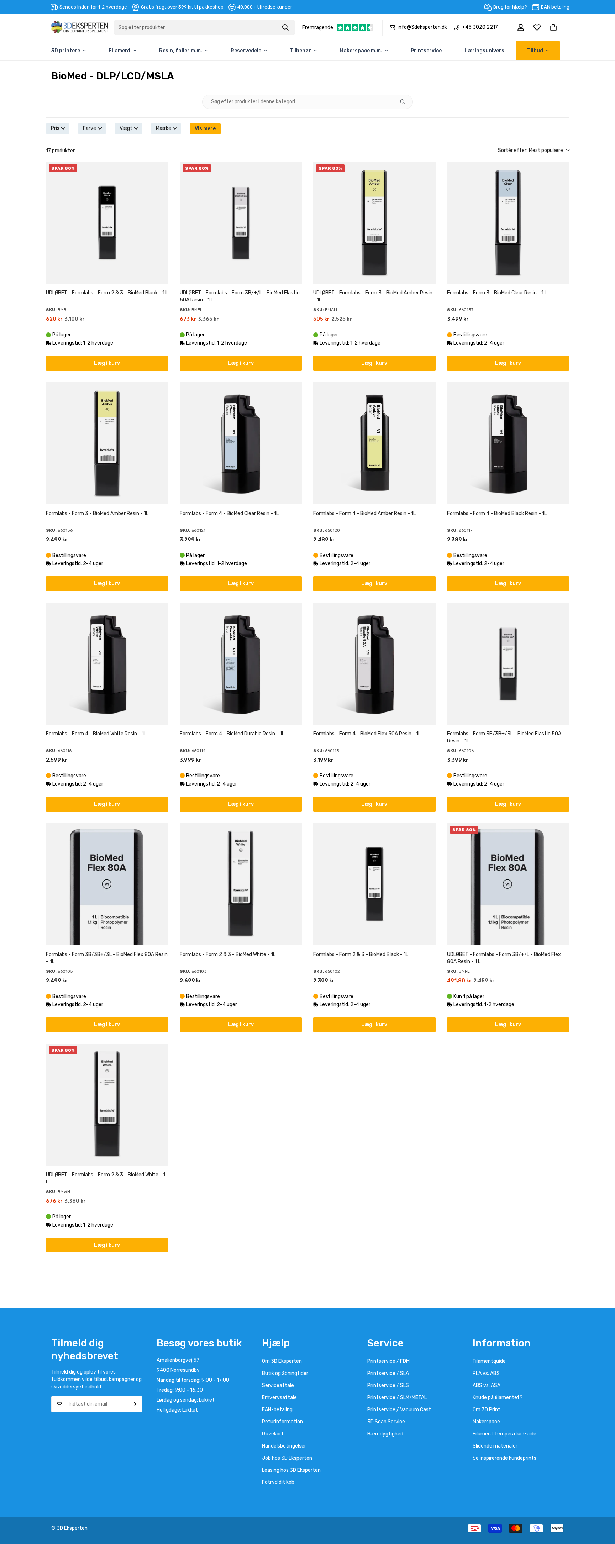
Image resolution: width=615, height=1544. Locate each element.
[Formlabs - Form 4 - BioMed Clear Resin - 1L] (241, 443)
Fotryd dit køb (278, 1482)
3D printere (65, 51)
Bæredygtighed (385, 1434)
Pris (55, 128)
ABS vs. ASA (486, 1385)
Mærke (163, 128)
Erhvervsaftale (279, 1398)
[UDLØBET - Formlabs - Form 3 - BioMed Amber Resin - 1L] (374, 223)
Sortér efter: (530, 150)
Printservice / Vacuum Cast (399, 1410)
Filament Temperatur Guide (504, 1434)
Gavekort (273, 1434)
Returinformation (282, 1422)
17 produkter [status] (60, 151)
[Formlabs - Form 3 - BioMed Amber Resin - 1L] (107, 443)
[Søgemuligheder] (405, 102)
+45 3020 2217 (480, 27)
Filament (120, 51)
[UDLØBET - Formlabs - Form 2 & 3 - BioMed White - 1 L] (107, 1105)
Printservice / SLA (388, 1373)
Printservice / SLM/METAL (397, 1398)
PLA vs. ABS (486, 1373)
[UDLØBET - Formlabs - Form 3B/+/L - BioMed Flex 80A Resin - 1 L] (508, 884)
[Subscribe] (134, 1404)
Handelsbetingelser (284, 1446)
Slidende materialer (495, 1446)
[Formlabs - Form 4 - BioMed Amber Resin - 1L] (374, 443)
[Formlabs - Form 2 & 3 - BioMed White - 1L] (241, 884)
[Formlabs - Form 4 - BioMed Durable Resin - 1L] (241, 664)
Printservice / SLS (388, 1385)
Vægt (126, 128)
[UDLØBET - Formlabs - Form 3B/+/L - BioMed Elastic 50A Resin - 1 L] (241, 223)
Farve (89, 128)
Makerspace (486, 1422)
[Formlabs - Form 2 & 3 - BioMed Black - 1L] (374, 884)
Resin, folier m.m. (180, 51)
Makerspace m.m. (361, 51)
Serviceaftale (278, 1385)
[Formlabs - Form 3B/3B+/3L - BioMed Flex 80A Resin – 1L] (107, 884)
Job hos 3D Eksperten (287, 1458)
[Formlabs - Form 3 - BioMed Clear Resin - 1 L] (508, 223)
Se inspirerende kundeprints (504, 1458)
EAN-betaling (277, 1410)
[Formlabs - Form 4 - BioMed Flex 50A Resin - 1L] (374, 664)
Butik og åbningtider (285, 1373)
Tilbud (535, 51)
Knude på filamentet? (497, 1398)
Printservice (426, 51)
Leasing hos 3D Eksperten (291, 1470)
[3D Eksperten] (79, 27)
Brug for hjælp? (510, 7)
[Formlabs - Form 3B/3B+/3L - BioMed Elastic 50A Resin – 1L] (508, 664)
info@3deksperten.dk (422, 27)
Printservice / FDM (388, 1361)
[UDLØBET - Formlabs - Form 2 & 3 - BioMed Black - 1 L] (107, 223)
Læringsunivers (484, 51)
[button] (553, 27)
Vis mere (205, 129)
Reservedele (246, 51)
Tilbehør (300, 51)
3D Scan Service (386, 1422)
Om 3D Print (486, 1410)
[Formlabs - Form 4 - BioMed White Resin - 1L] (107, 664)
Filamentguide (489, 1361)
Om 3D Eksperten (282, 1361)
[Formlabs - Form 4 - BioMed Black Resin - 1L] (508, 443)
